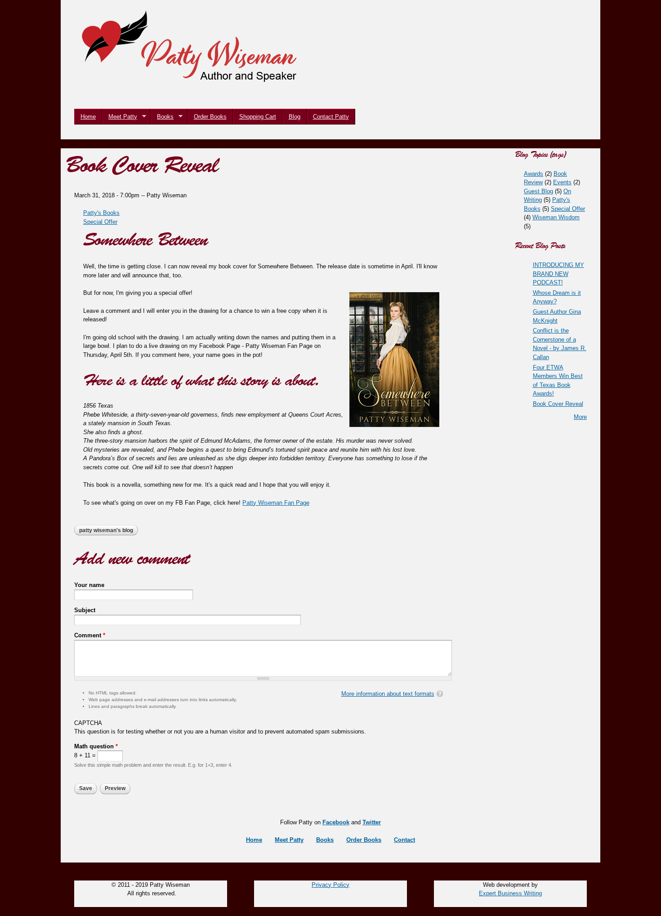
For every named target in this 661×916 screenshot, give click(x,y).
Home (88, 116)
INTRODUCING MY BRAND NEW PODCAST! (558, 274)
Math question (96, 746)
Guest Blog (538, 191)
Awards (533, 173)
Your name (89, 585)
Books (162, 116)
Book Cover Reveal (558, 403)
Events (562, 182)
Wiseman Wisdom (556, 217)
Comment (89, 635)
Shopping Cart (257, 116)
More (580, 417)
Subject (84, 610)
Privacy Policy (330, 884)
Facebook (335, 822)
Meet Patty (119, 116)
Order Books (210, 116)
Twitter (371, 822)
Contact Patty (331, 116)
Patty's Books (101, 212)
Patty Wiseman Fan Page (275, 502)
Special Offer (100, 221)
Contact (404, 839)
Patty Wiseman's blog (106, 530)
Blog (294, 116)
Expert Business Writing (510, 893)
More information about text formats (387, 693)
